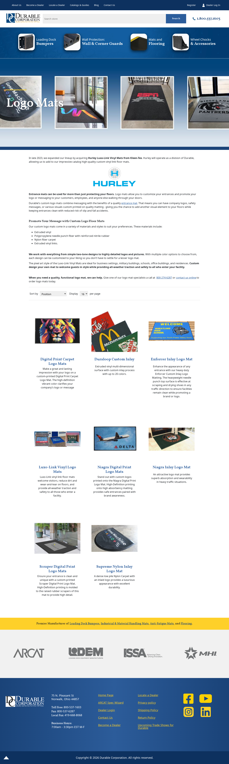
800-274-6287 (164, 277)
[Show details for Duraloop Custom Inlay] (114, 331)
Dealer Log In (213, 5)
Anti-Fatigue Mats (162, 624)
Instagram (188, 712)
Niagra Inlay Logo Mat (172, 467)
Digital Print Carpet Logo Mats (57, 361)
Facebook (188, 699)
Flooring (186, 624)
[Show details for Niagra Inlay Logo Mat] (172, 439)
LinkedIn (205, 712)
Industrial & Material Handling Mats (125, 624)
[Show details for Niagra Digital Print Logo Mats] (114, 439)
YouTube (205, 699)
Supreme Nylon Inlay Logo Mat (114, 569)
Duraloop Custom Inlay (114, 359)
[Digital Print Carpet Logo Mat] (57, 331)
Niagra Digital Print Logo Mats (114, 469)
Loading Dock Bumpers (84, 624)
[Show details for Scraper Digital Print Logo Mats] (57, 538)
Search (176, 18)
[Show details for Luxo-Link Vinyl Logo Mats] (57, 439)
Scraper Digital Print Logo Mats (57, 569)
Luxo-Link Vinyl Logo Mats (57, 469)
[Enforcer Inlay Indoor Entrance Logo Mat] (172, 331)
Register (191, 5)
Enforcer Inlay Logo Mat (172, 359)
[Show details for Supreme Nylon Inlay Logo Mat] (114, 538)
